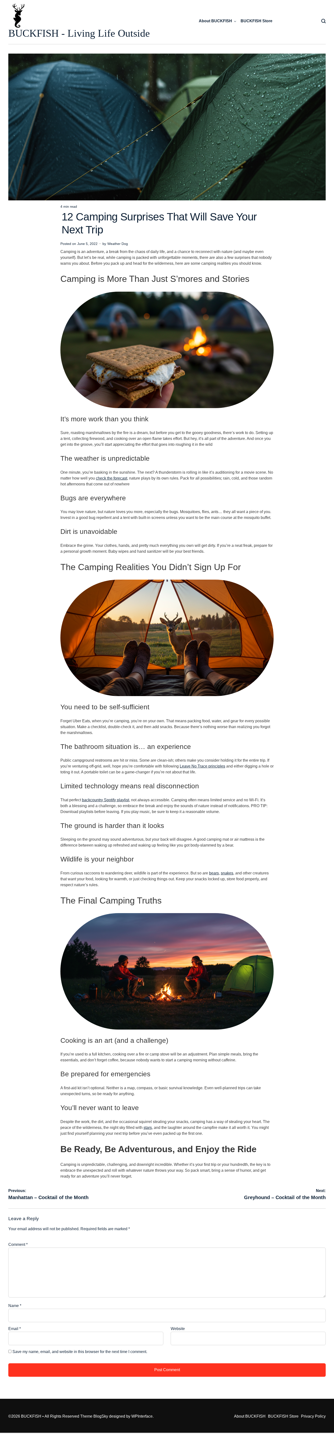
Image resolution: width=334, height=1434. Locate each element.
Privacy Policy (313, 1416)
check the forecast (111, 478)
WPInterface (142, 1416)
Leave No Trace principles (202, 766)
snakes (227, 873)
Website (178, 1329)
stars (148, 1127)
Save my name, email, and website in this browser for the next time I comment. (79, 1352)
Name (14, 1306)
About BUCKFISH (215, 21)
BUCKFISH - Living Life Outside (79, 33)
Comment (18, 1244)
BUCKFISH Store (256, 21)
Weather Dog (117, 244)
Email (14, 1329)
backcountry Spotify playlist (105, 800)
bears (214, 873)
